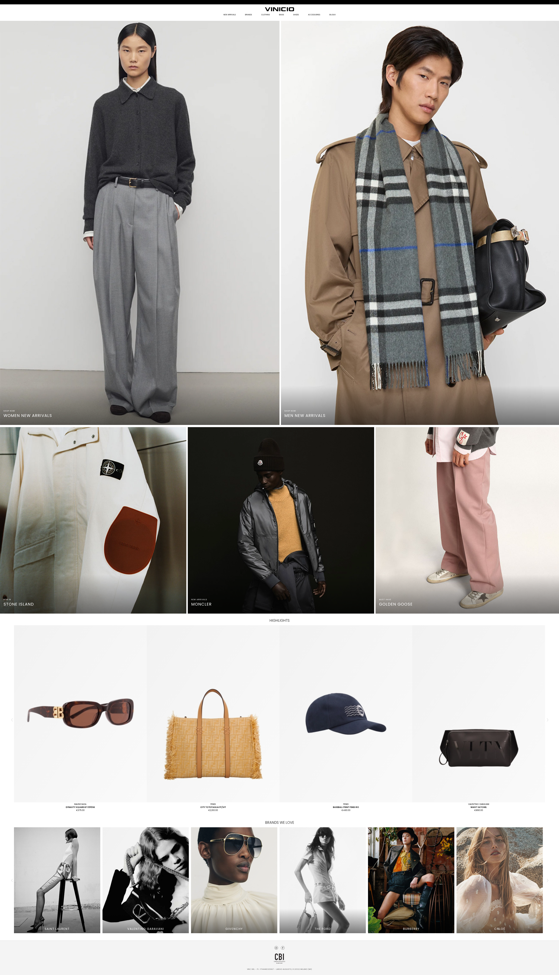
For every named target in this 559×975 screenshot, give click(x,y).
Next (547, 719)
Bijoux (332, 14)
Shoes (296, 14)
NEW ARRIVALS (229, 14)
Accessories (314, 14)
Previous (11, 719)
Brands (248, 14)
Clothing (265, 14)
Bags (281, 14)
